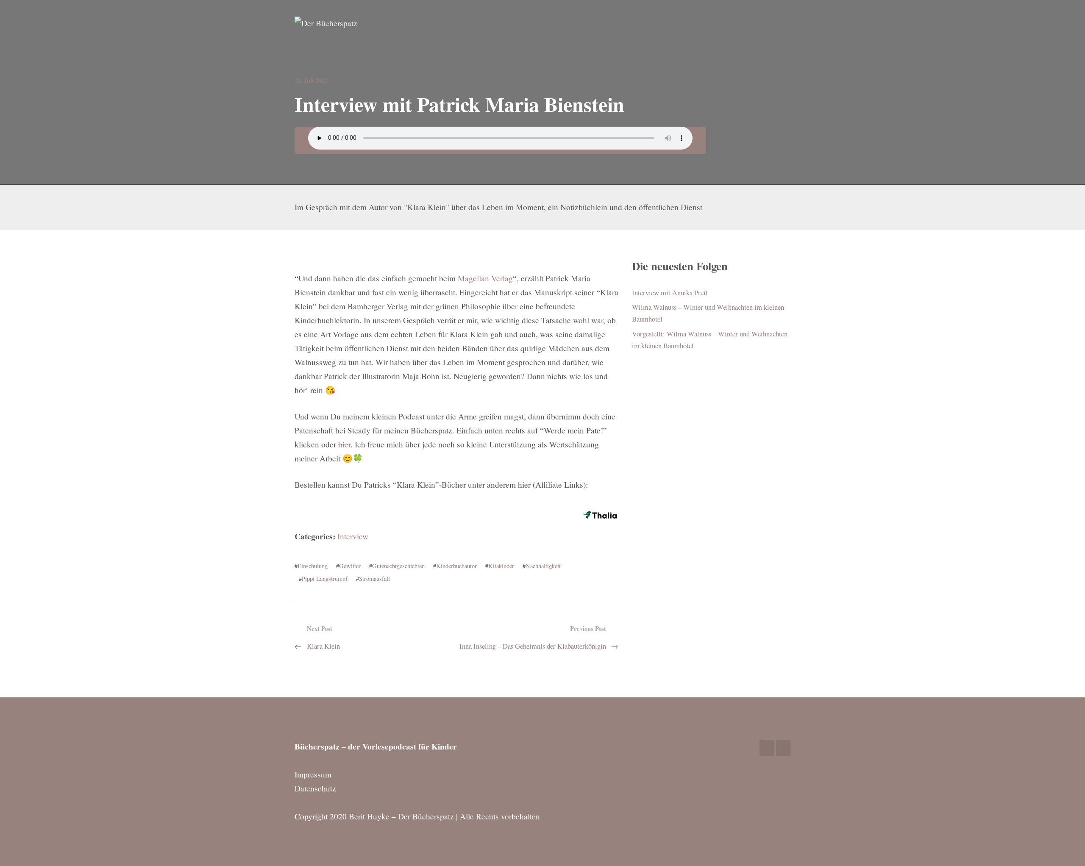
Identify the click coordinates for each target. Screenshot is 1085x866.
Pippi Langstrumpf (325, 579)
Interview (352, 536)
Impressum (313, 774)
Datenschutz (315, 788)
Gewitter (350, 566)
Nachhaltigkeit (543, 566)
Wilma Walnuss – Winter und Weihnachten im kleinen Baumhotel (708, 313)
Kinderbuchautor (456, 566)
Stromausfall (374, 579)
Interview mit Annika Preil (670, 292)
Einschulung (313, 566)
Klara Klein (323, 646)
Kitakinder (501, 566)
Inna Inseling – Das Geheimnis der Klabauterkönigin (532, 646)
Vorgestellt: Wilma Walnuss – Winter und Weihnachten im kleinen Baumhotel (709, 339)
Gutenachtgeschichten (398, 566)
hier (344, 444)
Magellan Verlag (485, 278)
